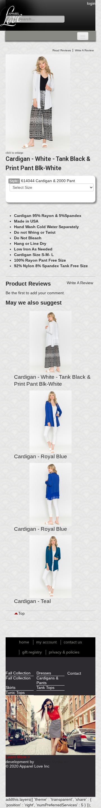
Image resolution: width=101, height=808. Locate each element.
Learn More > (18, 757)
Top (21, 613)
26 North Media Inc (52, 762)
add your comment (47, 293)
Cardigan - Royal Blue (40, 456)
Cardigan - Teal (32, 601)
